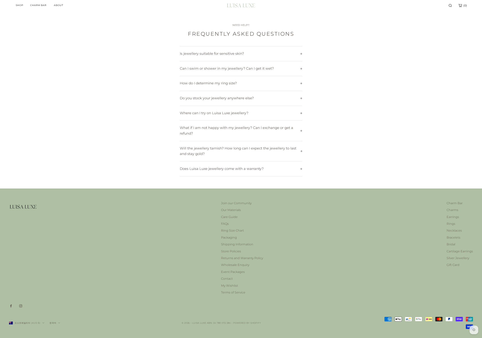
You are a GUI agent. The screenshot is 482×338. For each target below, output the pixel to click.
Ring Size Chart (232, 230)
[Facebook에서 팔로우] (11, 306)
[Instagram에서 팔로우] (21, 306)
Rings (451, 224)
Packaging (229, 237)
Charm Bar (455, 203)
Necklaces (454, 230)
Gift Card (453, 265)
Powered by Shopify (247, 323)
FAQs (225, 224)
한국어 (53, 323)
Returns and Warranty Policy (242, 258)
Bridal (451, 244)
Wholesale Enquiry (235, 265)
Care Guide (229, 217)
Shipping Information (237, 244)
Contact (227, 278)
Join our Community (236, 203)
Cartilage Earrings (460, 251)
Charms (452, 210)
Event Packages (233, 272)
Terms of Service (233, 292)
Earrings (453, 217)
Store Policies (231, 251)
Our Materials (231, 210)
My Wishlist (229, 285)
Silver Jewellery (458, 258)
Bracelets (453, 237)
